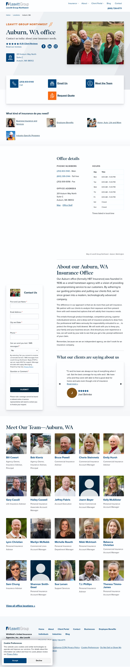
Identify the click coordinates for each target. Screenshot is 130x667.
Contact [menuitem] (118, 3)
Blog (68, 634)
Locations (16, 15)
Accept (15, 660)
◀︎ (60, 384)
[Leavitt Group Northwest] (17, 4)
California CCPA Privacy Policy (66, 647)
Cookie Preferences (90, 647)
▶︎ (122, 384)
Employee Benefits (107, 629)
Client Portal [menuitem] (96, 3)
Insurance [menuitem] (72, 3)
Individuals (43, 634)
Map (59, 205)
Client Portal (63, 629)
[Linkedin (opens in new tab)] (51, 46)
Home (8, 15)
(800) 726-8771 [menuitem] (115, 8)
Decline (39, 660)
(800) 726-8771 (58, 640)
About (51, 629)
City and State (16, 322)
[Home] (17, 628)
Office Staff (67, 205)
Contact (76, 629)
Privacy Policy (12, 654)
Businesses (89, 629)
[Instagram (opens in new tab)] (57, 46)
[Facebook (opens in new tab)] (45, 46)
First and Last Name (18, 302)
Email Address (16, 312)
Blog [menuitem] (109, 3)
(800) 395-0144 (63, 176)
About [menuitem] (84, 3)
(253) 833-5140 (63, 171)
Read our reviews (13, 47)
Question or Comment (19, 371)
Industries (56, 634)
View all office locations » (20, 605)
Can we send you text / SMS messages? (21, 344)
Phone (13, 333)
